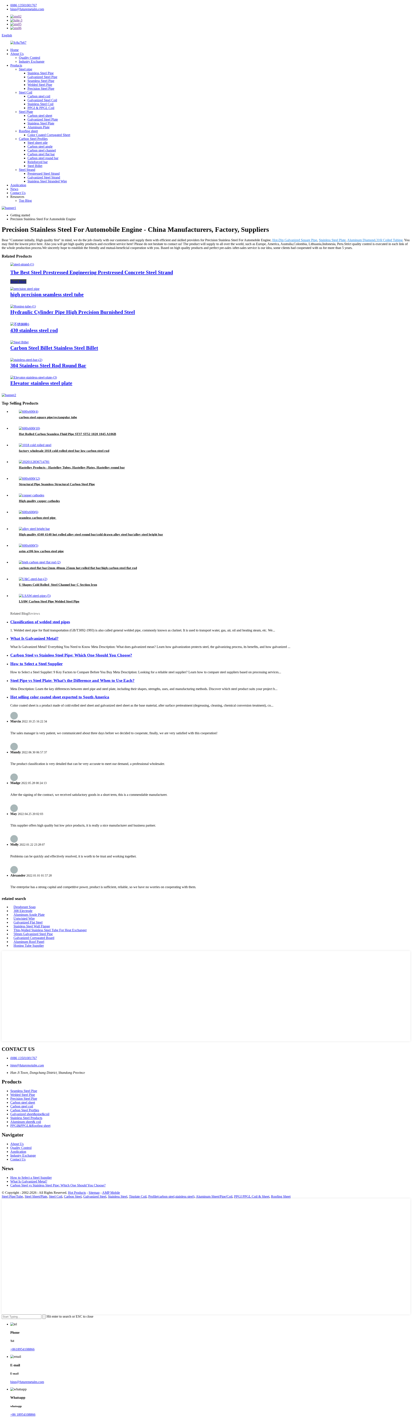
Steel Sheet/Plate (36, 1196)
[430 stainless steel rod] (19, 324)
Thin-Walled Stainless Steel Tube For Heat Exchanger (50, 930)
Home (14, 50)
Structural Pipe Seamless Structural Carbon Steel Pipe (57, 484)
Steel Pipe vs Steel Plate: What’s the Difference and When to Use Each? (72, 680)
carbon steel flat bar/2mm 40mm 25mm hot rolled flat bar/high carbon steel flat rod (78, 568)
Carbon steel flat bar (41, 154)
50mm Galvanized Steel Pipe (33, 934)
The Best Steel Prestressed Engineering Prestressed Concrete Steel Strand (91, 272)
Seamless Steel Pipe (40, 81)
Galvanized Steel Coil (42, 100)
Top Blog (25, 200)
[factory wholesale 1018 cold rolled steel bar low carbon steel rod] (35, 445)
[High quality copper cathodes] (31, 495)
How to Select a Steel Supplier (36, 663)
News (14, 189)
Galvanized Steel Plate (42, 119)
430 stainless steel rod (34, 330)
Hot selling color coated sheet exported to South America (59, 697)
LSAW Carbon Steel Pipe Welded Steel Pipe (49, 601)
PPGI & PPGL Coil (40, 108)
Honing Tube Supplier (29, 945)
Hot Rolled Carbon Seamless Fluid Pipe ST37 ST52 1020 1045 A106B (67, 434)
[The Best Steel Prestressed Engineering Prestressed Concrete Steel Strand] (22, 264)
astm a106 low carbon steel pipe (41, 551)
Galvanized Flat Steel (28, 922)
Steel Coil (25, 92)
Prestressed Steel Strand (43, 173)
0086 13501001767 (23, 5)
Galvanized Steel (94, 1196)
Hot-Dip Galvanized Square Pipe (294, 240)
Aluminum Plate (38, 127)
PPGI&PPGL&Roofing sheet (30, 1125)
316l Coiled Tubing (389, 240)
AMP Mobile (111, 1192)
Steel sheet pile (37, 142)
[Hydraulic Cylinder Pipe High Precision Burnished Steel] (23, 306)
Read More (18, 281)
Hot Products (77, 1192)
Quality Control (29, 57)
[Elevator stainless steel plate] (33, 377)
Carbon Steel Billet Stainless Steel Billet (54, 348)
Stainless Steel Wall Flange (32, 926)
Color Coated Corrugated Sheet (48, 135)
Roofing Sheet (281, 1196)
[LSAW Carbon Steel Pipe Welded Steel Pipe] (35, 596)
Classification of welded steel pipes (40, 622)
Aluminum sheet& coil (25, 1122)
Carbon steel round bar (42, 158)
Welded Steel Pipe (39, 84)
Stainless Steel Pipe (40, 73)
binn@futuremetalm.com (27, 9)
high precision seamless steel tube (47, 294)
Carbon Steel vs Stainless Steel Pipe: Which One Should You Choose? (71, 655)
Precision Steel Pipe (40, 88)
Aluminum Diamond (361, 240)
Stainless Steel (117, 1196)
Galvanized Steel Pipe (42, 77)
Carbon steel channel (41, 150)
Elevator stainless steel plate (41, 383)
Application (18, 185)
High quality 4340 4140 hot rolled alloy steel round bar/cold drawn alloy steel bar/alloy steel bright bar (91, 534)
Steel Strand (27, 169)
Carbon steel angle (40, 146)
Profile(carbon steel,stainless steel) (171, 1196)
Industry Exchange (31, 61)
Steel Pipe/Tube (12, 1196)
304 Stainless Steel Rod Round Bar (48, 365)
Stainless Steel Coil (40, 104)
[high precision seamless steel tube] (24, 289)
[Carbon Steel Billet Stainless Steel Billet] (19, 342)
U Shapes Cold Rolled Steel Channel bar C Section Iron (58, 584)
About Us (17, 54)
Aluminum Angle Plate (29, 914)
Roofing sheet (28, 131)
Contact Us (18, 193)
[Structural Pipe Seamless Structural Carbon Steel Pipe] (29, 478)
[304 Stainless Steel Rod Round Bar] (26, 360)
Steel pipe (25, 69)
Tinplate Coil (138, 1196)
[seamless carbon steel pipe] (28, 512)
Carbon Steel (73, 1196)
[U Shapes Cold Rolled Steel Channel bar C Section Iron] (33, 579)
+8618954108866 (22, 1349)
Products (16, 65)
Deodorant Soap (25, 907)
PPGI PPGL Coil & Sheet (251, 1196)
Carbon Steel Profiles (33, 139)
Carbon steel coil (38, 96)
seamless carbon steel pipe (37, 517)
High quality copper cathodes (39, 501)
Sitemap (94, 1192)
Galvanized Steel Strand (43, 177)
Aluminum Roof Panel (29, 942)
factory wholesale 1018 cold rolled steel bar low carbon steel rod (64, 450)
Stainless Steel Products (26, 1118)
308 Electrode (23, 911)
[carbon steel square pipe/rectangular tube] (28, 411)
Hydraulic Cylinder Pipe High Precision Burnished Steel (72, 312)
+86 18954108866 (22, 1414)
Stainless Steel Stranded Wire (47, 181)
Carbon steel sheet (39, 115)
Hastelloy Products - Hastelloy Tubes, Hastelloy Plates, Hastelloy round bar (72, 467)
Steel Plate (26, 112)
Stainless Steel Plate (40, 123)
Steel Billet (34, 166)
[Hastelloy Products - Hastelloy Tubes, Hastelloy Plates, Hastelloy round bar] (34, 462)
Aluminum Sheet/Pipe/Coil (214, 1196)
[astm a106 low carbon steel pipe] (28, 545)
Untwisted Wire (24, 918)
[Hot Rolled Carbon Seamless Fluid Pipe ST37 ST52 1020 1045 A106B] (29, 428)
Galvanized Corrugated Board (34, 938)
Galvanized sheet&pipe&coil (29, 1114)
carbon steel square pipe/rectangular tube (48, 417)
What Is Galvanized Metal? (34, 638)
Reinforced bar (37, 162)
